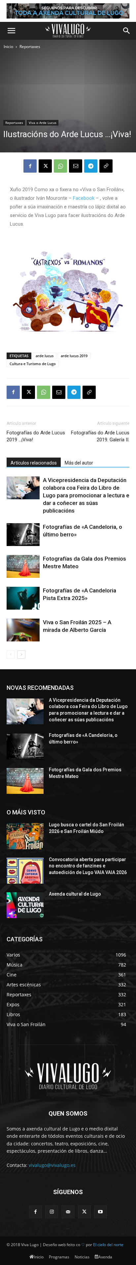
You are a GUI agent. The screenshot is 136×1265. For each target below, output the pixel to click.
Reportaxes (29, 46)
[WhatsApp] (60, 166)
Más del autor (79, 463)
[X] (45, 166)
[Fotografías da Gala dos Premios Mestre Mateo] (23, 566)
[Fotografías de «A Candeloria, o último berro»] (23, 534)
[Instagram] (51, 1211)
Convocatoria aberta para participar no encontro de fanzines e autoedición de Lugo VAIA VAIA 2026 (88, 866)
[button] (11, 31)
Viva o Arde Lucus (42, 122)
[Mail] (67, 1211)
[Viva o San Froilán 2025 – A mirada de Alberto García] (23, 630)
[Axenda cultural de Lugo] (25, 905)
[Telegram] (90, 166)
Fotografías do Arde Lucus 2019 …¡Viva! (36, 436)
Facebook (83, 198)
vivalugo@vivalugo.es (52, 1165)
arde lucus (44, 355)
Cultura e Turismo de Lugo (33, 363)
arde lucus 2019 (74, 355)
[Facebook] (30, 166)
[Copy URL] (106, 166)
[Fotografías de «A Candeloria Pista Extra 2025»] (23, 598)
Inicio (8, 46)
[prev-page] (11, 654)
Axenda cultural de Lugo (75, 894)
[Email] (75, 166)
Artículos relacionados (34, 463)
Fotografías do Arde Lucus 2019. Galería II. (100, 436)
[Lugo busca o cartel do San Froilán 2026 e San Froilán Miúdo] (25, 836)
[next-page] (21, 654)
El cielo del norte (108, 1244)
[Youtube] (100, 1211)
